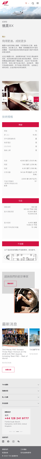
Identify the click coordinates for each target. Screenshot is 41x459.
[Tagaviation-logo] (5, 3)
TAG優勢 (5, 384)
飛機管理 (5, 391)
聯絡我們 (10, 283)
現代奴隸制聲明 (25, 452)
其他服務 (5, 403)
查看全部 (8, 369)
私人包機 (5, 397)
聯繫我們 (5, 449)
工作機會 (23, 449)
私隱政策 (5, 452)
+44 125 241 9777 (17, 418)
